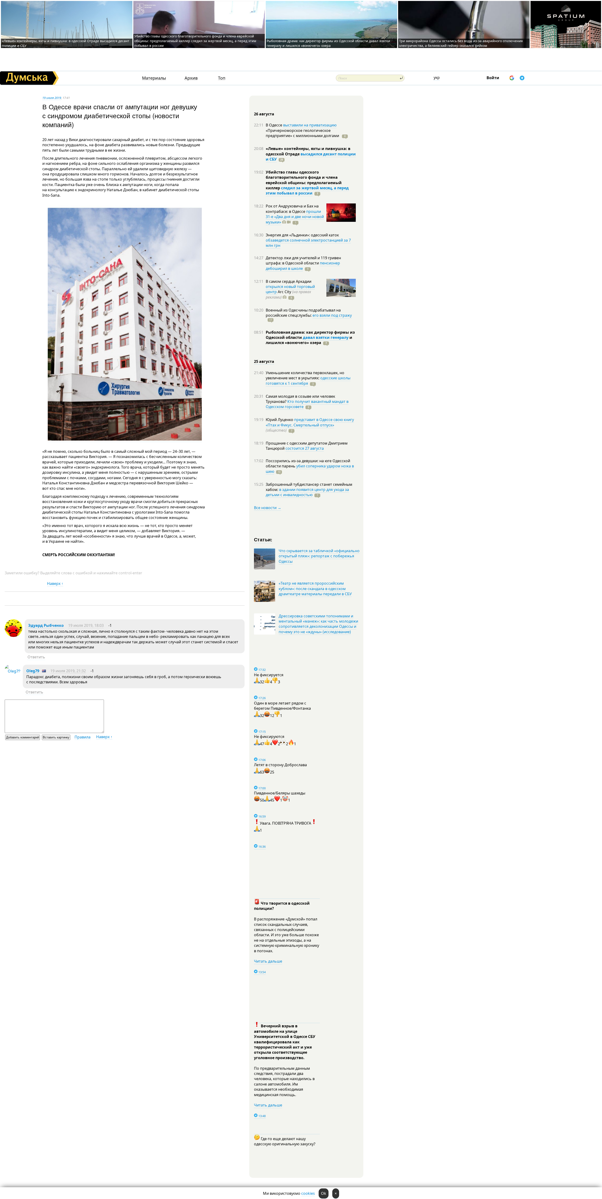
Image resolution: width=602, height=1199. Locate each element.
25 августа (264, 361)
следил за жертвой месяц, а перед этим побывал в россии (307, 190)
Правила (83, 737)
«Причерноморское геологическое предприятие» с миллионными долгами (303, 133)
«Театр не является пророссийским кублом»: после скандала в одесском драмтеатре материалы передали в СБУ (315, 588)
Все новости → (267, 507)
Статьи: (263, 539)
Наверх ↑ (55, 583)
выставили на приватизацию (310, 125)
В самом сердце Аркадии (288, 281)
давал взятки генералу (326, 337)
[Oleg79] (12, 671)
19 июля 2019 (51, 98)
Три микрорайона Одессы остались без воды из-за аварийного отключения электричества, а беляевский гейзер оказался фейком (461, 43)
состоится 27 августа (304, 448)
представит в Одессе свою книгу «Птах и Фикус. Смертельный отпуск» (310, 422)
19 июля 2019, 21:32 (68, 670)
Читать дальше (268, 961)
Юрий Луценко (280, 419)
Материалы (154, 78)
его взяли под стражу (332, 315)
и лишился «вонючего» (309, 340)
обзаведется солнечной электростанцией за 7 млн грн (308, 243)
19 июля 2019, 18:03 (86, 625)
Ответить (36, 657)
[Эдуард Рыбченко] (13, 635)
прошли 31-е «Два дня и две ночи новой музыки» (295, 217)
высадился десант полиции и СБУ (311, 156)
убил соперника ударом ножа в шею (310, 468)
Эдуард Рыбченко (46, 625)
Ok (323, 1193)
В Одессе (274, 125)
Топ (221, 78)
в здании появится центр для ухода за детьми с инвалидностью (307, 492)
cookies (308, 1193)
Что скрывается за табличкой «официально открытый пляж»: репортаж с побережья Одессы (319, 556)
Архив (191, 78)
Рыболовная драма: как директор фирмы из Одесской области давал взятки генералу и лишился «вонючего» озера (328, 43)
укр (437, 77)
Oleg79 (32, 670)
